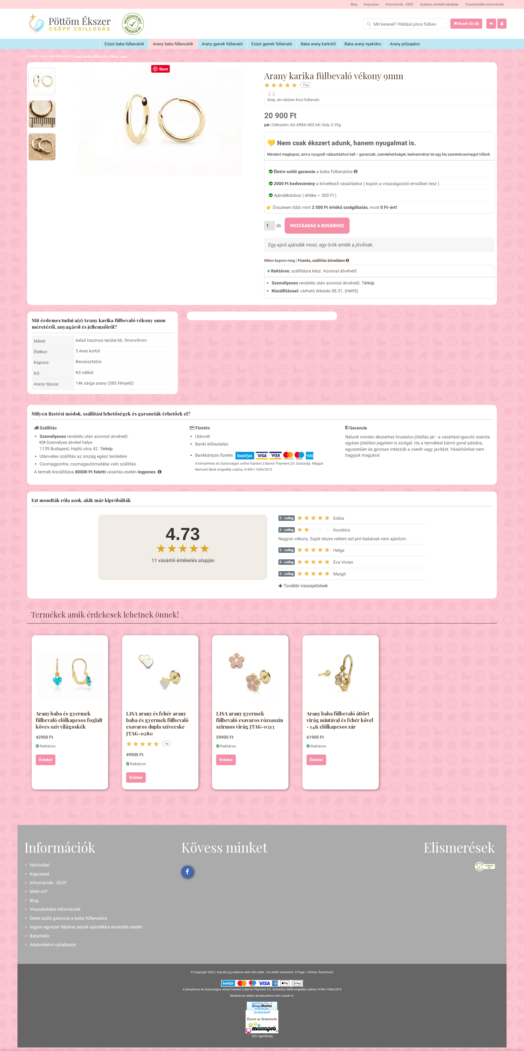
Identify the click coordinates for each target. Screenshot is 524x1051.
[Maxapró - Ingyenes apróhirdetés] (262, 1027)
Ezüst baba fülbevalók (124, 43)
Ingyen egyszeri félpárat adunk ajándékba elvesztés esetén (86, 927)
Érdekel (45, 760)
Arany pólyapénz (405, 43)
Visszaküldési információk (484, 4)
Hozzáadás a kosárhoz (317, 225)
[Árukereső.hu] (262, 1013)
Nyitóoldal (39, 865)
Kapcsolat (371, 4)
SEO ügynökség (262, 1036)
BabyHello (39, 936)
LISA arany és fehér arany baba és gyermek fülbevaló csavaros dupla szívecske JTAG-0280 (157, 723)
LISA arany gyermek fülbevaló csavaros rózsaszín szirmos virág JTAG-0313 (249, 720)
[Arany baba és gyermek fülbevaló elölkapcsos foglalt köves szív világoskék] (70, 673)
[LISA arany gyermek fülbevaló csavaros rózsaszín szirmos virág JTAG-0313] (250, 673)
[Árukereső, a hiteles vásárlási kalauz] (133, 24)
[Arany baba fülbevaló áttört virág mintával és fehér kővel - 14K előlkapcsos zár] (340, 673)
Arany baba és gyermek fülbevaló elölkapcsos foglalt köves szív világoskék (69, 720)
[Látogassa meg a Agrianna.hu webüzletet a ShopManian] (262, 1006)
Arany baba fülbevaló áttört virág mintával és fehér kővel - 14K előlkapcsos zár (339, 720)
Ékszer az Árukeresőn (262, 1019)
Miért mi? (39, 891)
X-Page (300, 972)
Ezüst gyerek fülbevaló (271, 43)
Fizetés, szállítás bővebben (322, 260)
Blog (354, 4)
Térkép (368, 283)
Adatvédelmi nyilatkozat (53, 944)
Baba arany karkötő (318, 43)
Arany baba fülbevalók (173, 43)
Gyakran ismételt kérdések (439, 4)
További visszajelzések (305, 585)
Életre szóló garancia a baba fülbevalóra (68, 918)
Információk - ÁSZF (399, 4)
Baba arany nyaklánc (363, 43)
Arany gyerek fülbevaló (222, 43)
